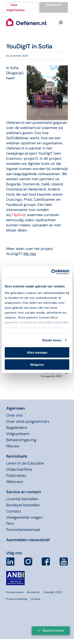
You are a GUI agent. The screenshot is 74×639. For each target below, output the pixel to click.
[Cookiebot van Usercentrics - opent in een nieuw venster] (52, 272)
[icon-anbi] (15, 572)
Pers (10, 523)
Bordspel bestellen (23, 505)
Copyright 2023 (52, 592)
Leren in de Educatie (25, 463)
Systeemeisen (14, 592)
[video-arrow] (26, 17)
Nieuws (12, 446)
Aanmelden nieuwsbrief (28, 539)
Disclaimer (33, 592)
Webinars (14, 481)
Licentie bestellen (22, 498)
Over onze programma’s (28, 421)
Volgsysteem (17, 433)
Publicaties (16, 475)
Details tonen (51, 340)
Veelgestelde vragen (24, 517)
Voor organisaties (15, 7)
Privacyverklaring (16, 599)
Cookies (35, 599)
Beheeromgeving (21, 439)
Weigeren (37, 364)
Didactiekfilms (19, 469)
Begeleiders (16, 427)
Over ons (14, 415)
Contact (13, 511)
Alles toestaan (37, 352)
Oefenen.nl (53, 4)
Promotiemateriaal (23, 529)
